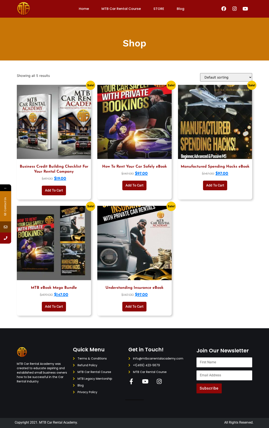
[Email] (5, 226)
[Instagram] (234, 9)
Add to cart (54, 190)
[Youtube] (245, 9)
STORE (158, 8)
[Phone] (5, 238)
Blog (180, 8)
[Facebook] (224, 9)
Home (84, 8)
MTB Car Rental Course (121, 8)
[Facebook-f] (131, 381)
